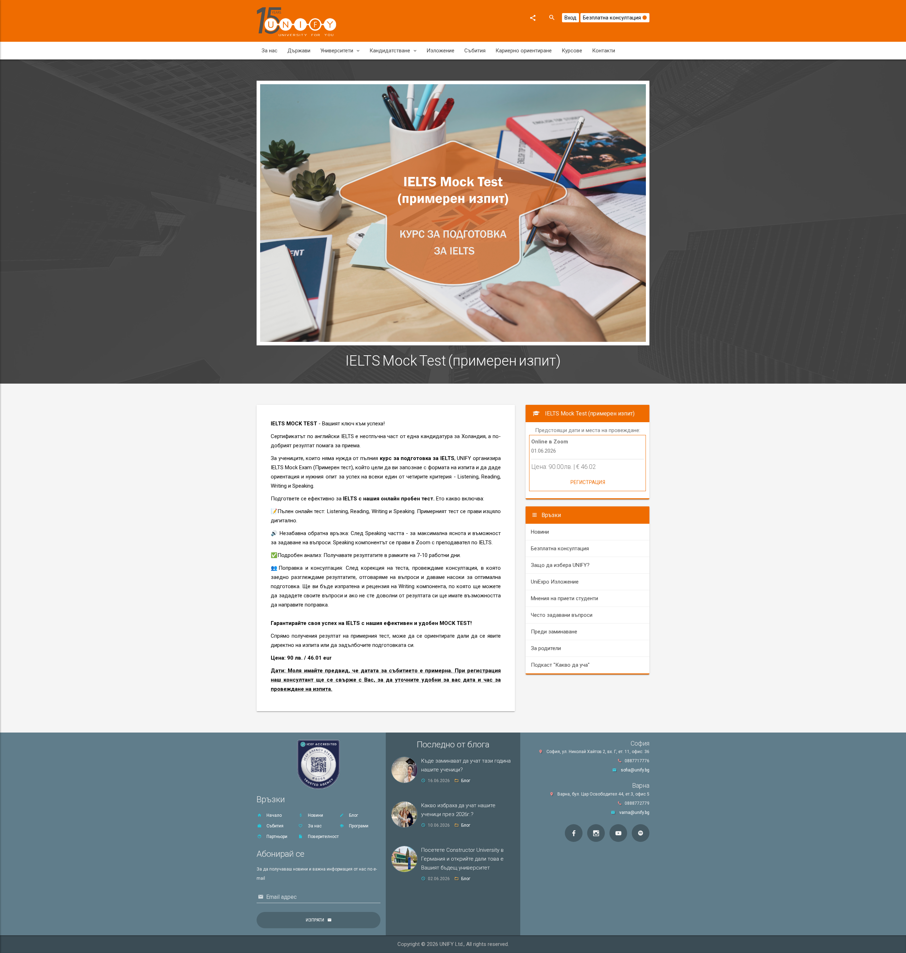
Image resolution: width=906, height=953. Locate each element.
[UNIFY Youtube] (618, 833)
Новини (540, 532)
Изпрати (315, 920)
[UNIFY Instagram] (596, 833)
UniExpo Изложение (555, 582)
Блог (353, 815)
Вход (570, 18)
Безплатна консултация (612, 18)
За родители (546, 648)
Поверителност (323, 836)
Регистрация (587, 482)
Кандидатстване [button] (389, 50)
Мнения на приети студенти (564, 598)
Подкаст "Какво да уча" (560, 665)
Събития (475, 50)
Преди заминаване (554, 631)
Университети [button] (336, 50)
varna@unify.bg (634, 812)
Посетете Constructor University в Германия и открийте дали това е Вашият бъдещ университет (462, 859)
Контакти (603, 50)
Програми (358, 825)
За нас (269, 50)
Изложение (440, 50)
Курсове (572, 50)
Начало (273, 815)
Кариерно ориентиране (523, 50)
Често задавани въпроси (561, 615)
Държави (298, 50)
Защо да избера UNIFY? (560, 565)
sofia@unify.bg (635, 770)
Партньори (276, 836)
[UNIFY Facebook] (574, 833)
